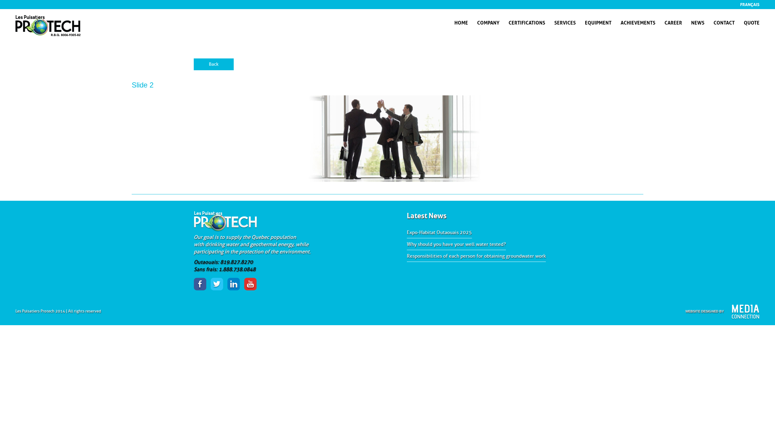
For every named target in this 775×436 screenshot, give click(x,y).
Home (461, 22)
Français (750, 4)
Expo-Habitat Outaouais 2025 (439, 233)
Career (673, 22)
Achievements (638, 22)
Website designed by (704, 311)
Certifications (527, 22)
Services (565, 22)
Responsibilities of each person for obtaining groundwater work (476, 256)
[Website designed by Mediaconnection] (745, 312)
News (697, 22)
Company (488, 22)
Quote (752, 22)
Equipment (598, 22)
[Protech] (48, 33)
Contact (724, 22)
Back (214, 64)
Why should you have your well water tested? (456, 244)
